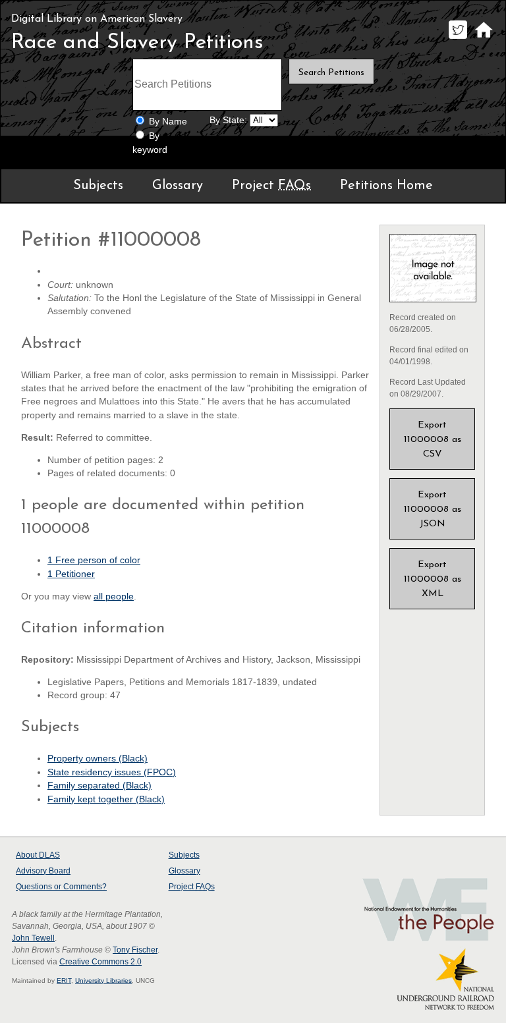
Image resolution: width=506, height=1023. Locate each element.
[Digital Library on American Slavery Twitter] (457, 38)
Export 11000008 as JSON (432, 509)
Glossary (177, 185)
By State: (228, 120)
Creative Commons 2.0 (100, 961)
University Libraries (103, 980)
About (38, 855)
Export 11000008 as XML (432, 579)
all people (114, 596)
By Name (168, 121)
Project (271, 185)
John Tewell (33, 938)
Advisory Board (43, 870)
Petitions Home (386, 185)
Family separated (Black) (99, 785)
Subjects (98, 185)
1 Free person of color (93, 560)
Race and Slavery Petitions (137, 42)
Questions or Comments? (61, 886)
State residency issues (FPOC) (111, 772)
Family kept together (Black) (106, 799)
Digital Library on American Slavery (97, 19)
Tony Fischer (135, 949)
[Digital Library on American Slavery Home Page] (483, 38)
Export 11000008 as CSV (432, 439)
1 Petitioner (71, 574)
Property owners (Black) (97, 758)
